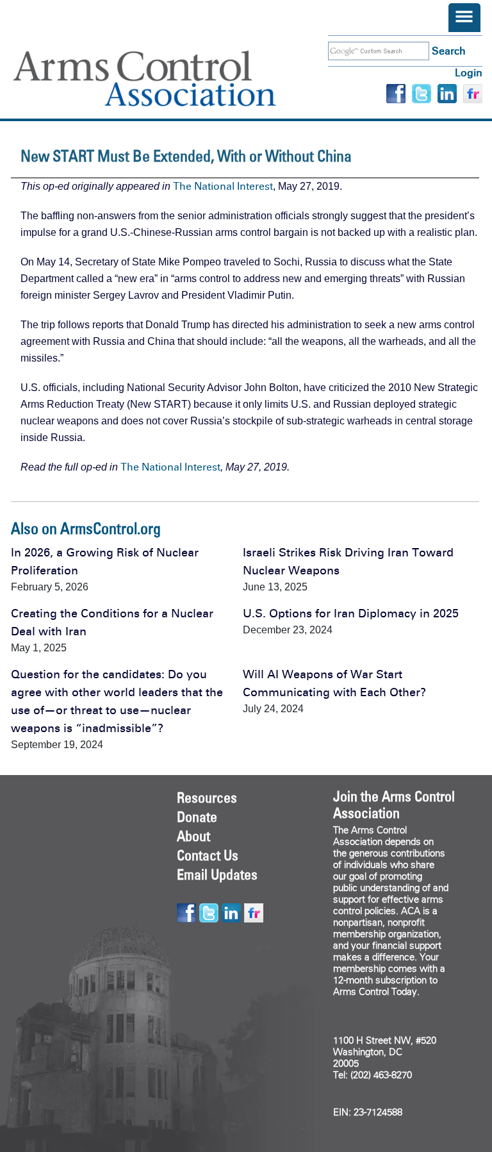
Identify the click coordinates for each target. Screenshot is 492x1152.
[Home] (163, 78)
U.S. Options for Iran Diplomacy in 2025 (351, 613)
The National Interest (223, 186)
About (193, 836)
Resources (207, 797)
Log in (468, 73)
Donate (197, 817)
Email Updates (217, 874)
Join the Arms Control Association (394, 804)
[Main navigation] (464, 17)
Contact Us (207, 855)
